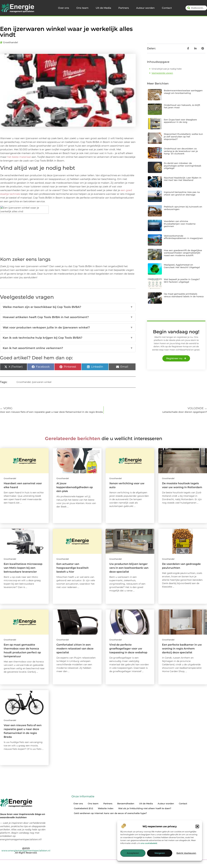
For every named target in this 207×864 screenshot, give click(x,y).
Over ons (63, 7)
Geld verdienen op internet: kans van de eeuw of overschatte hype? (110, 813)
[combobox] (196, 8)
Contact (167, 7)
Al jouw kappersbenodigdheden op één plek (74, 487)
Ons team (82, 7)
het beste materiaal (19, 156)
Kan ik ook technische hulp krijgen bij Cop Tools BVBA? (68, 337)
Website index (105, 808)
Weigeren (159, 853)
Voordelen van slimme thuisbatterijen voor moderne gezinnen (180, 223)
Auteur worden (145, 7)
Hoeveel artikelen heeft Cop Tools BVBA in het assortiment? (68, 317)
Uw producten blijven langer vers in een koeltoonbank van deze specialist (128, 567)
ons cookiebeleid (149, 843)
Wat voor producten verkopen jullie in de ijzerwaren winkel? (68, 327)
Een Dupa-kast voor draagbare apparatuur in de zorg (180, 120)
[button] (197, 826)
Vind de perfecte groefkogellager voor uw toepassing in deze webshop (128, 648)
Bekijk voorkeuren (186, 853)
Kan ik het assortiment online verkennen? (68, 348)
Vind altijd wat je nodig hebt (167, 68)
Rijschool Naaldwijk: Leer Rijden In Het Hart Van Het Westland (182, 179)
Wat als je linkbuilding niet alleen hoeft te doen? (144, 808)
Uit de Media (103, 7)
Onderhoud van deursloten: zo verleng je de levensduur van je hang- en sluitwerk (181, 151)
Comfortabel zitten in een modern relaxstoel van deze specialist (74, 648)
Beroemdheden (125, 803)
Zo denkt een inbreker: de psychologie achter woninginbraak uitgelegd (182, 165)
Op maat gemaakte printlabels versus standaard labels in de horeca (184, 295)
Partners (123, 7)
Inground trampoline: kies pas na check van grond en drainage (182, 193)
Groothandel (10, 42)
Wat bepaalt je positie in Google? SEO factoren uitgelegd (182, 280)
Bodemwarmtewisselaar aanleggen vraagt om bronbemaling (183, 91)
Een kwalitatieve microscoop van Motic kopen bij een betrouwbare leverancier (23, 567)
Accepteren (133, 853)
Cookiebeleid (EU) (83, 808)
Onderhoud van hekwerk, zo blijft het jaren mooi (182, 106)
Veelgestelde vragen (162, 73)
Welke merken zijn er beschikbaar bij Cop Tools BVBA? (68, 307)
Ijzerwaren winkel (41, 382)
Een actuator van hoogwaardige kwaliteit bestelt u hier (72, 567)
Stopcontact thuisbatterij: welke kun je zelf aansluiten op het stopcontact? (183, 136)
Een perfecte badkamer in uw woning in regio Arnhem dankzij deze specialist (182, 648)
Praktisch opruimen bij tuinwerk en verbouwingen (183, 207)
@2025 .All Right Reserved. (25, 850)
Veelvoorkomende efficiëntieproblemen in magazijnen (183, 237)
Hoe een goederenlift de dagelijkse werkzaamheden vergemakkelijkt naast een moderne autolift (183, 253)
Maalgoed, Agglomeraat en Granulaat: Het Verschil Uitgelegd (182, 266)
